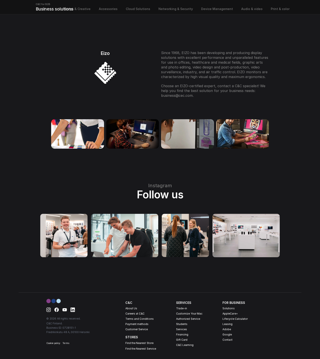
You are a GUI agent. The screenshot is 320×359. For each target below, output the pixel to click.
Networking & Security (175, 9)
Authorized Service (188, 318)
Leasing (227, 324)
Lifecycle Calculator (235, 318)
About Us (131, 308)
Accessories (108, 9)
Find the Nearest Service (140, 348)
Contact (227, 339)
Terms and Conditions (139, 318)
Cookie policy (53, 343)
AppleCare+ (230, 313)
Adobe (226, 329)
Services (181, 329)
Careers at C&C (135, 313)
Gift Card (182, 339)
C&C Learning (185, 345)
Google (227, 334)
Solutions (228, 308)
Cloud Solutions (138, 9)
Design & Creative (77, 9)
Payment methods (137, 324)
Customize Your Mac (189, 313)
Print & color (280, 9)
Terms (65, 343)
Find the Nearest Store (139, 343)
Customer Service (136, 329)
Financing (182, 334)
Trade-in (181, 308)
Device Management (217, 9)
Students (181, 324)
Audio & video (252, 9)
